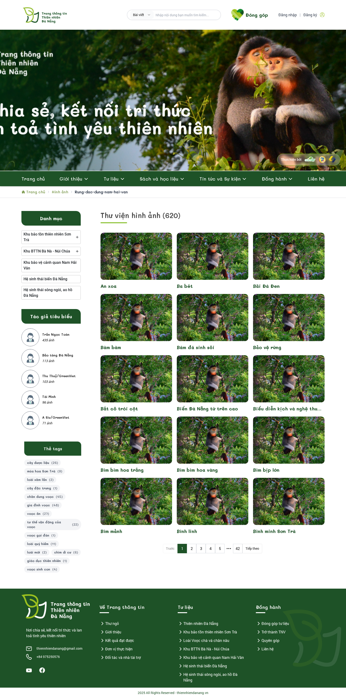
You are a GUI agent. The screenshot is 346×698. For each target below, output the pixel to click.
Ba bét (185, 286)
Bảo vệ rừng (267, 347)
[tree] (51, 237)
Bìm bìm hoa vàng (197, 470)
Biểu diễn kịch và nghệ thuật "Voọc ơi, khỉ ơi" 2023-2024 (287, 408)
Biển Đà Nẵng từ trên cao (207, 408)
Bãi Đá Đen (266, 286)
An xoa (109, 286)
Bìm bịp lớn (266, 470)
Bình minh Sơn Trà (274, 531)
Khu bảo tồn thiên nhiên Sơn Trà (210, 631)
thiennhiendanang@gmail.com (59, 648)
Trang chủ (33, 179)
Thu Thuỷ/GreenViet (59, 376)
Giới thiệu (113, 631)
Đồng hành (274, 179)
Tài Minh (49, 396)
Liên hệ (316, 179)
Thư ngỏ (112, 623)
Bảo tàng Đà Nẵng (57, 355)
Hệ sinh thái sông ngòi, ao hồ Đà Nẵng (210, 677)
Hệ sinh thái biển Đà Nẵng (205, 665)
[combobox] (142, 15)
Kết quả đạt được (119, 640)
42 (238, 548)
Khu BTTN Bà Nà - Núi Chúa (206, 648)
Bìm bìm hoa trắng (122, 470)
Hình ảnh (60, 191)
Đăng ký (310, 14)
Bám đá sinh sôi (195, 347)
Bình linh (187, 531)
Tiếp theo (252, 548)
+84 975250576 (48, 656)
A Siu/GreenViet (55, 417)
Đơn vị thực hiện (119, 648)
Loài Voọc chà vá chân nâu (206, 640)
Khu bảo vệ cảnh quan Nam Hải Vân (213, 657)
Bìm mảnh (111, 531)
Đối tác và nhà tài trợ (123, 657)
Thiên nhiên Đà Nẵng (200, 623)
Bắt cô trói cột (119, 408)
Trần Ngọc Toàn (55, 334)
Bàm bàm (111, 347)
